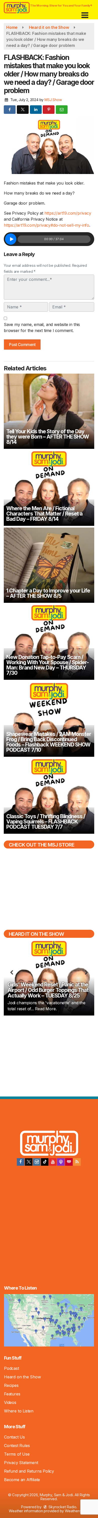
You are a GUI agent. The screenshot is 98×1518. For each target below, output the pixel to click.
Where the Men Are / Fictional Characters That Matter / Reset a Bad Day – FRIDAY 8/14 (44, 513)
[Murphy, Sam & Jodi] (49, 1143)
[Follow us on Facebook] (20, 1162)
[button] (84, 13)
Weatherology (76, 1510)
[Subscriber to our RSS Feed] (77, 1162)
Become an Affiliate (22, 1479)
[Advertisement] (49, 1055)
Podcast (11, 1368)
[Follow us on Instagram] (36, 1162)
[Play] (10, 239)
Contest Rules (17, 1445)
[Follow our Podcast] (61, 1162)
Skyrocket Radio (62, 1506)
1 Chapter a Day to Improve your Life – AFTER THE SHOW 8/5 (48, 593)
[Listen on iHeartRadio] (69, 1162)
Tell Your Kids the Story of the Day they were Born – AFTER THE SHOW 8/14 (47, 436)
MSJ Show (53, 100)
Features (12, 1393)
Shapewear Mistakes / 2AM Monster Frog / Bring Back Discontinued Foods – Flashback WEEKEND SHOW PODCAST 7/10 (48, 742)
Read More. (46, 1008)
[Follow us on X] (28, 1162)
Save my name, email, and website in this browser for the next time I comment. (42, 327)
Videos (10, 1402)
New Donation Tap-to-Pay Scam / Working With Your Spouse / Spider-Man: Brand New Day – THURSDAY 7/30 (47, 665)
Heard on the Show (22, 1376)
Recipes (11, 1385)
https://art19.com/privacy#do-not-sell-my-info (46, 225)
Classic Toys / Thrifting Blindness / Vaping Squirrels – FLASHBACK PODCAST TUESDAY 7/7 (45, 821)
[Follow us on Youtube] (53, 1162)
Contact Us (14, 1437)
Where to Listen (18, 1410)
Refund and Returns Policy (29, 1471)
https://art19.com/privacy (67, 213)
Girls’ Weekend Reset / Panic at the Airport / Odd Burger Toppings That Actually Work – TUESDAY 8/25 (48, 990)
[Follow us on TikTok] (44, 1162)
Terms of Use (17, 1454)
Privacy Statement (21, 1462)
